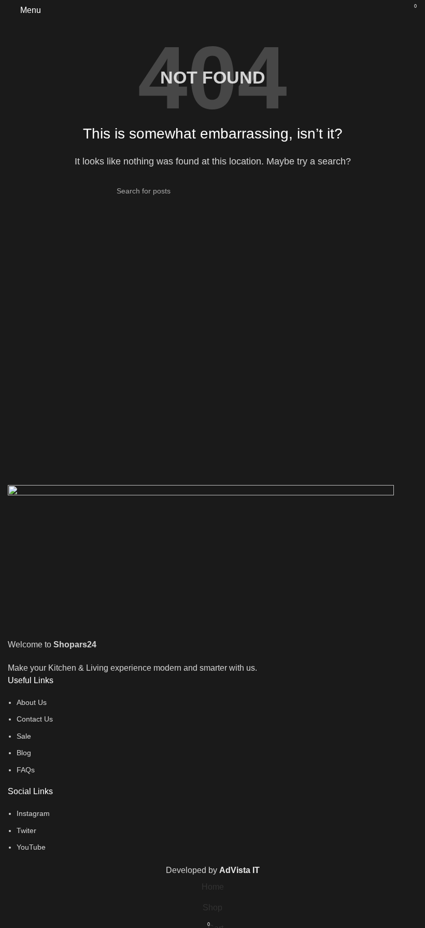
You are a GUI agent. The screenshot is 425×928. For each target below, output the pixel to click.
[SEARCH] (304, 191)
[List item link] (212, 736)
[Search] (391, 10)
